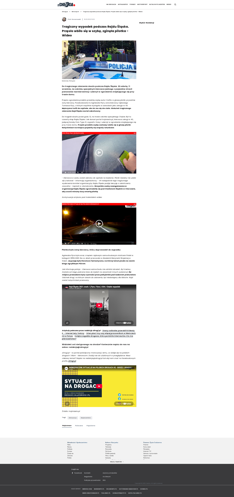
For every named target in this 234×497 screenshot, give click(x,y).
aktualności (123, 4)
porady (133, 4)
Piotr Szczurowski (74, 19)
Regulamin (88, 477)
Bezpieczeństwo (86, 418)
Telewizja (108, 447)
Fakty (69, 445)
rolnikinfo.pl (111, 489)
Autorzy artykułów (110, 473)
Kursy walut (147, 447)
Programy (108, 445)
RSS (104, 480)
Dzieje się (70, 453)
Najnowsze (66, 426)
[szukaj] (175, 4)
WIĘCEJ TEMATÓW (116, 462)
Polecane (79, 426)
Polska (69, 458)
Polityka (69, 449)
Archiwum (107, 477)
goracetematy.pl (119, 493)
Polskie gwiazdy (110, 453)
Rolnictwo (146, 458)
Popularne (91, 426)
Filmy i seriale (109, 456)
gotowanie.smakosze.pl (128, 489)
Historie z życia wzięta (150, 453)
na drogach (111, 4)
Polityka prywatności (92, 480)
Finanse (145, 445)
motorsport (142, 4)
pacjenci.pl (105, 493)
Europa (69, 451)
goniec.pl (144, 489)
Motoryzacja (73, 418)
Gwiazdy (108, 458)
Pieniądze (146, 449)
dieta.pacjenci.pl (135, 493)
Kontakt (87, 473)
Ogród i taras (147, 456)
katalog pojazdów (157, 4)
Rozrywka (108, 449)
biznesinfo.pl (99, 489)
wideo (169, 4)
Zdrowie (70, 456)
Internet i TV (147, 451)
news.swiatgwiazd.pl (90, 493)
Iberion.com (87, 489)
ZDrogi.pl (65, 11)
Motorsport (75, 11)
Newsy (69, 447)
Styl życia (108, 451)
